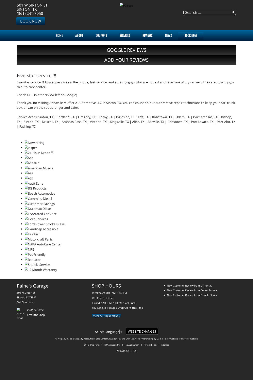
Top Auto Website (189, 338)
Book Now (30, 21)
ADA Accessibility (112, 344)
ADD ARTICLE (123, 351)
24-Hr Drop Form (91, 344)
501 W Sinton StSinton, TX (32, 7)
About (79, 36)
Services (125, 36)
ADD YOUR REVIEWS (126, 60)
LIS (135, 351)
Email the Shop (36, 315)
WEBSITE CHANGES (142, 331)
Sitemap (165, 344)
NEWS (168, 36)
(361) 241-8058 (30, 13)
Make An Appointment (106, 315)
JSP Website (172, 338)
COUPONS (101, 36)
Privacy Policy (150, 344)
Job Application (132, 344)
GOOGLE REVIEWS (126, 50)
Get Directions (25, 302)
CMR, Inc (160, 338)
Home (59, 36)
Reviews (147, 36)
